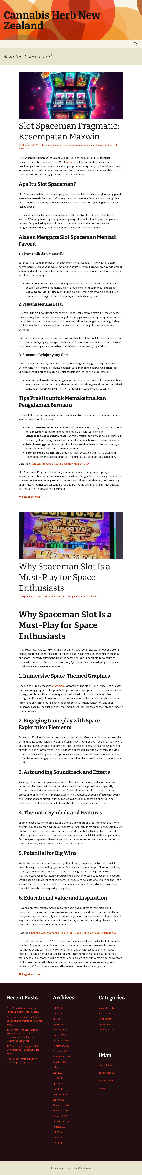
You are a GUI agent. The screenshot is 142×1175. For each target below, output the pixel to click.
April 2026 (58, 1018)
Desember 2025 (61, 1040)
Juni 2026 (57, 1013)
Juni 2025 (57, 1072)
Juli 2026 (57, 1008)
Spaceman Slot (104, 144)
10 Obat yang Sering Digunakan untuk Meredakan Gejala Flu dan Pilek (23, 1050)
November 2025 (61, 1045)
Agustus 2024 (60, 1126)
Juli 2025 (57, 1067)
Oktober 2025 (60, 1051)
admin (96, 596)
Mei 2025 (57, 1078)
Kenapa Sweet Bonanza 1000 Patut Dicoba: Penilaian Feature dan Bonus (73, 933)
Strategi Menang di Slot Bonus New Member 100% (61, 463)
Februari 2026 (60, 1029)
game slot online (52, 144)
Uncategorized (106, 1029)
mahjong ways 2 (107, 1080)
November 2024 (61, 1110)
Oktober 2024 (60, 1115)
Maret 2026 (58, 1024)
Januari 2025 (59, 1099)
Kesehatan (104, 1013)
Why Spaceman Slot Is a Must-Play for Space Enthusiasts (64, 577)
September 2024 (61, 1121)
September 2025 (61, 1056)
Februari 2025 (60, 1094)
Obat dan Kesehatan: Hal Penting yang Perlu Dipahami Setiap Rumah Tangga (24, 1021)
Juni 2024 (57, 1137)
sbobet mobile (106, 1072)
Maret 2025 (58, 1088)
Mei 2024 (57, 1142)
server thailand (106, 1064)
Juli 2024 (57, 1132)
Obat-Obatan (105, 1018)
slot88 (102, 1088)
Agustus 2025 (60, 1062)
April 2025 (58, 1083)
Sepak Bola (104, 1024)
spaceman (89, 144)
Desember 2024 (61, 1105)
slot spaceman (75, 144)
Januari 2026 (59, 1035)
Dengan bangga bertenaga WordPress (71, 1167)
